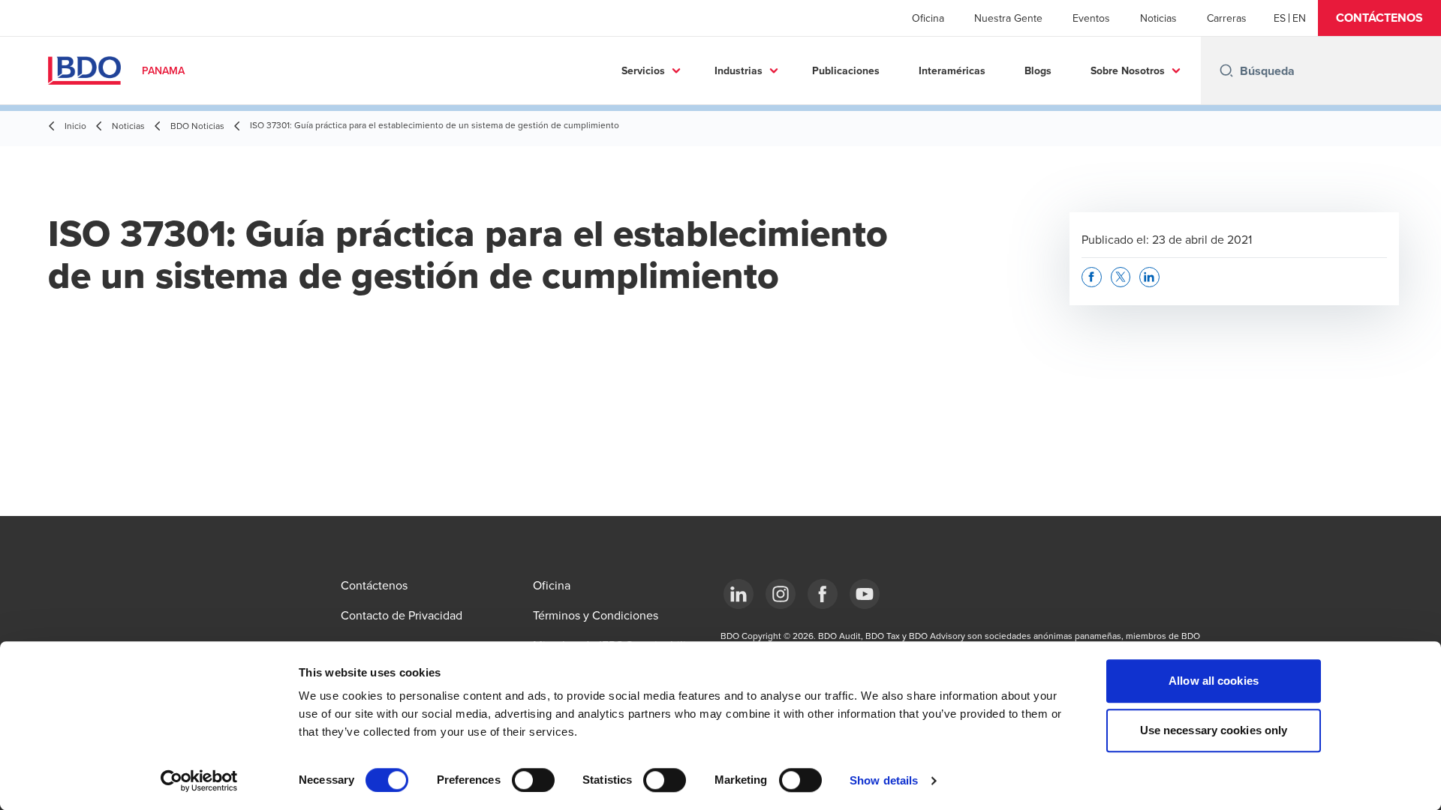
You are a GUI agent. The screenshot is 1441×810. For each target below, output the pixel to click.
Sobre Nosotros (1128, 70)
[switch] (533, 780)
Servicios (643, 70)
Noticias (1158, 18)
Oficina (928, 18)
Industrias (738, 70)
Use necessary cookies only (1214, 730)
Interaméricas (952, 70)
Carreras (1227, 18)
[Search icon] (1226, 70)
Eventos (1091, 18)
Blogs (1037, 70)
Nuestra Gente (1008, 18)
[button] (1379, 18)
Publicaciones (846, 70)
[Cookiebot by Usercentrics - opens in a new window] (199, 781)
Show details (884, 780)
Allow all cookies (1214, 680)
